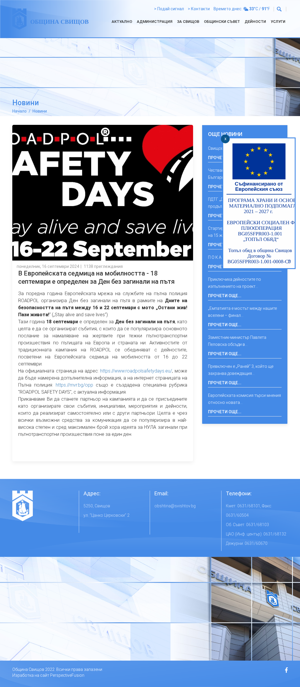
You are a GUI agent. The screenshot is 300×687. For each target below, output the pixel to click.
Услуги (278, 21)
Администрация (154, 21)
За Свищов (188, 21)
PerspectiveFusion (67, 675)
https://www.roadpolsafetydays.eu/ (136, 371)
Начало (19, 111)
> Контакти (199, 8)
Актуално (122, 21)
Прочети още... (224, 295)
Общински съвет (222, 21)
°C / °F (259, 8)
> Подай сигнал (169, 8)
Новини (40, 111)
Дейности (255, 21)
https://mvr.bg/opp (74, 385)
